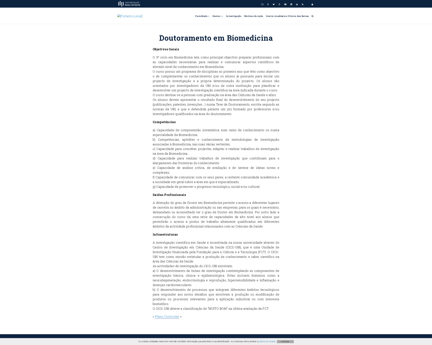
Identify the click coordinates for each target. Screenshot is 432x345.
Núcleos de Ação (253, 16)
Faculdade (201, 16)
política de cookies (267, 341)
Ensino (217, 16)
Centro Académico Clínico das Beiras (287, 16)
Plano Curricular (167, 316)
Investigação (233, 16)
